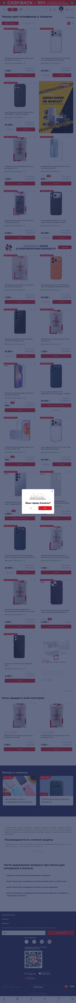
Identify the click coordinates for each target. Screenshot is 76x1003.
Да (45, 508)
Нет (31, 508)
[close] (52, 491)
